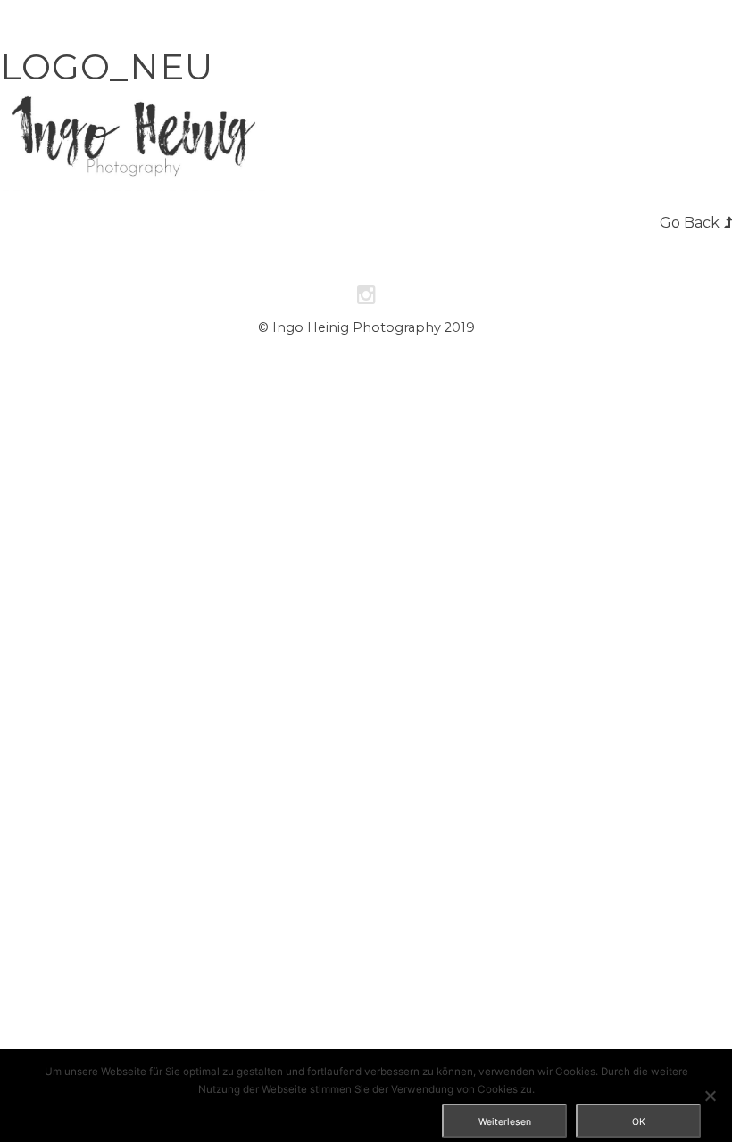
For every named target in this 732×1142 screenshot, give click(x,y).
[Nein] (710, 1096)
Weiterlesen (504, 1122)
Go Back (690, 222)
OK (638, 1122)
